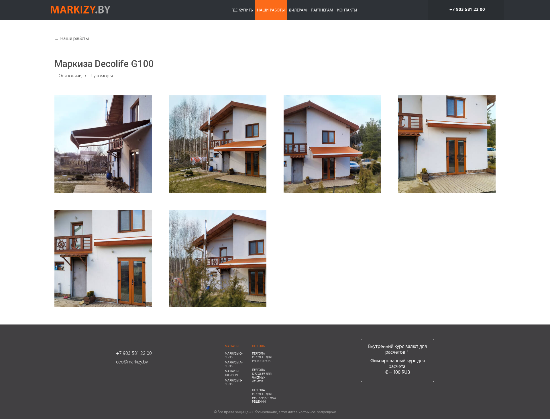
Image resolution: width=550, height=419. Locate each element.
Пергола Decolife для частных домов (262, 375)
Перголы (258, 346)
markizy (80, 9)
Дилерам (298, 10)
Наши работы (271, 10)
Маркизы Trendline (232, 373)
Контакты (347, 10)
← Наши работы (71, 38)
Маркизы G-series (234, 355)
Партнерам (322, 10)
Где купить (242, 10)
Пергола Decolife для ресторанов (262, 357)
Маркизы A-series (234, 364)
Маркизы (232, 346)
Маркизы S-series (233, 382)
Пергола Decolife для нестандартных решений (264, 395)
